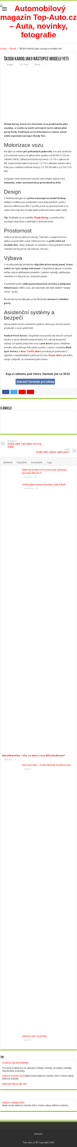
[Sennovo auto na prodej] (11, 1041)
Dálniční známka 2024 (13, 1075)
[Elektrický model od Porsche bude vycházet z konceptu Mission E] (11, 474)
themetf (38, 1133)
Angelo (10, 64)
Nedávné (7, 462)
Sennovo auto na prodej (34, 1036)
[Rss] (38, 1138)
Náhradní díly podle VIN (14, 1084)
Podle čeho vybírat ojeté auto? (52, 450)
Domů (3, 48)
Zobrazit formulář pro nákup (35, 381)
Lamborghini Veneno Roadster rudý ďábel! (43, 484)
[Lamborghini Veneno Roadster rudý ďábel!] (11, 617)
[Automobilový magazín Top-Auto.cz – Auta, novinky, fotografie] (38, 21)
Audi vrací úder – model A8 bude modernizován (46, 765)
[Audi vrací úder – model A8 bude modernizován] (11, 897)
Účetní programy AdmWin (15, 1062)
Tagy (49, 462)
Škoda (13, 48)
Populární (22, 462)
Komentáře (36, 462)
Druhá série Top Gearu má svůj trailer (24, 444)
